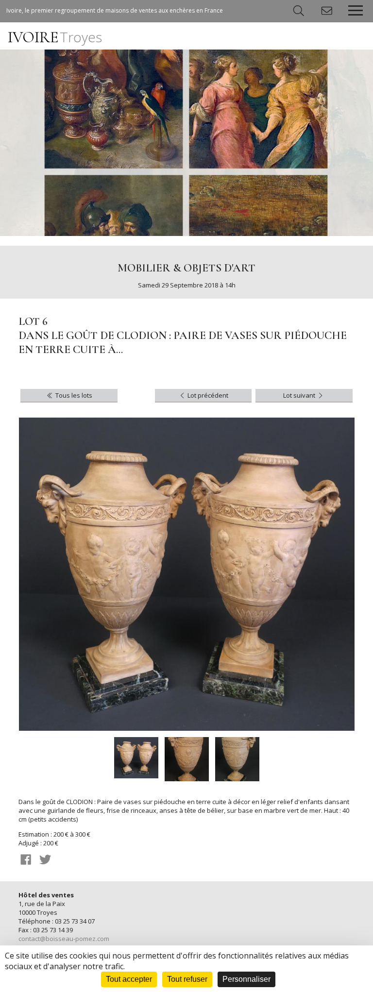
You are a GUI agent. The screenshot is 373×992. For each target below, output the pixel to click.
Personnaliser (246, 979)
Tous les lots (73, 395)
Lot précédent (207, 395)
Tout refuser (187, 979)
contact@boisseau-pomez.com (63, 938)
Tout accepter (129, 979)
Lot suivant (300, 395)
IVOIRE (55, 37)
